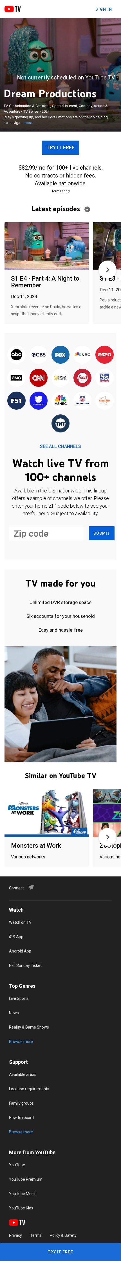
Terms (36, 1235)
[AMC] (16, 378)
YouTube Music (22, 1193)
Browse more (21, 1041)
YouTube (17, 1165)
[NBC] (82, 355)
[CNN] (39, 378)
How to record (21, 1117)
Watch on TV (20, 922)
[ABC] (16, 355)
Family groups (21, 1103)
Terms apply (60, 191)
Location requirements (29, 1089)
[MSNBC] (60, 401)
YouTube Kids (21, 1208)
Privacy (15, 1235)
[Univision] (39, 401)
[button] (107, 270)
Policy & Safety (63, 1235)
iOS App (16, 936)
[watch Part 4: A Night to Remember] (47, 246)
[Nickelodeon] (104, 401)
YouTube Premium (25, 1179)
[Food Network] (82, 378)
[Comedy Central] (60, 378)
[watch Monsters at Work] (47, 813)
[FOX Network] (60, 355)
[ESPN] (104, 355)
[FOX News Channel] (104, 378)
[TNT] (60, 423)
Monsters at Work (36, 845)
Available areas (22, 1074)
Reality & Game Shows (29, 1027)
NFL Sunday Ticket (25, 965)
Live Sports (19, 998)
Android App (20, 951)
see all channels (60, 446)
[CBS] (39, 355)
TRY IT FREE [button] (60, 147)
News (14, 1013)
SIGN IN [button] (103, 9)
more (28, 123)
